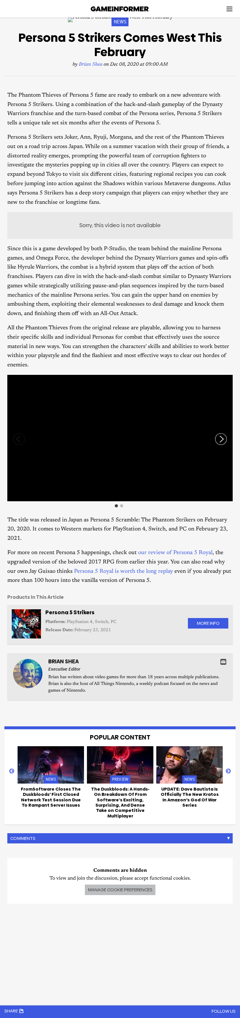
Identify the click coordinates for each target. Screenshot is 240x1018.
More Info (208, 623)
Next (228, 771)
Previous (12, 771)
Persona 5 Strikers (70, 612)
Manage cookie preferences (120, 890)
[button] (227, 380)
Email (223, 662)
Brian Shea (90, 64)
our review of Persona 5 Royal (175, 553)
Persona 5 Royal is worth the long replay (123, 571)
